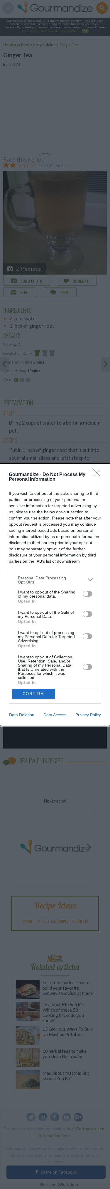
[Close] (98, 474)
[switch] (87, 594)
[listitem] (55, 580)
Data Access (54, 714)
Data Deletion (21, 714)
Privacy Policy (88, 714)
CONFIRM (33, 694)
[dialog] (55, 594)
